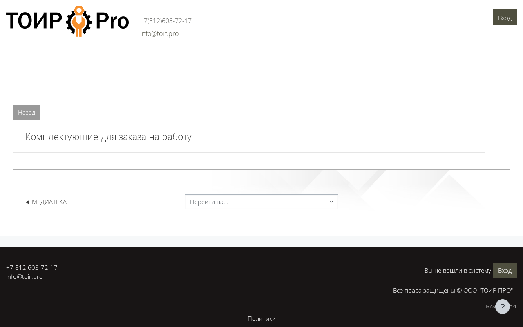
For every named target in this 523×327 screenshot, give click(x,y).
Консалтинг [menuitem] (93, 56)
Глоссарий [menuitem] (208, 56)
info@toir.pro (24, 276)
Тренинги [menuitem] (131, 56)
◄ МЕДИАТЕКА (45, 202)
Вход (505, 17)
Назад (26, 112)
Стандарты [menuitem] (169, 56)
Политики (262, 318)
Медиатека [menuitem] (246, 56)
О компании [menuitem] (26, 56)
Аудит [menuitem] (60, 56)
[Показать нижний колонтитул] (502, 306)
